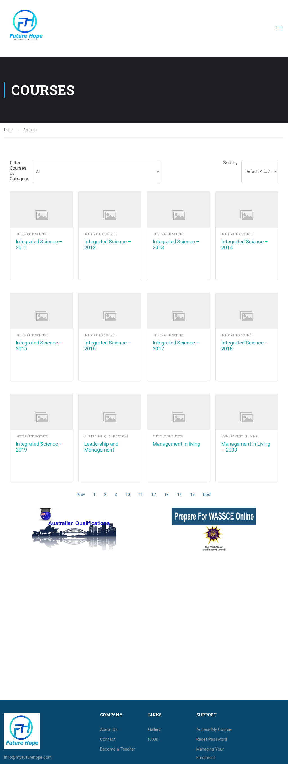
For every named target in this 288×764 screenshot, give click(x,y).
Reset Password (211, 739)
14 (179, 494)
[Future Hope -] (25, 31)
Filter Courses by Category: (19, 171)
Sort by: (230, 163)
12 (153, 494)
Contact (108, 739)
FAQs (153, 739)
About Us (109, 729)
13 (166, 494)
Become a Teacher (117, 749)
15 (192, 494)
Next (207, 494)
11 (140, 494)
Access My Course (213, 729)
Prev (81, 494)
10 (127, 494)
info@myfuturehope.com (28, 757)
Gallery (154, 729)
